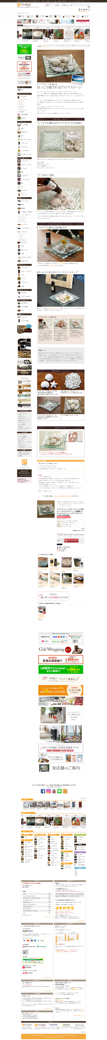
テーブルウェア (54, 846)
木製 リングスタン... (29, 39)
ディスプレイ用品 (81, 849)
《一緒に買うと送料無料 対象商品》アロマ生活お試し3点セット (42, 616)
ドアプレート (40, 857)
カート (84, 1)
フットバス (80, 839)
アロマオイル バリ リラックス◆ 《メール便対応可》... (55, 569)
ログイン (88, 1)
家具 (25, 837)
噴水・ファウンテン (28, 849)
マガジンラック (54, 857)
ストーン (76, 874)
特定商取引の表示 (39, 1035)
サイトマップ (53, 1035)
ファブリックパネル (41, 848)
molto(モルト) (67, 860)
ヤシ (76, 875)
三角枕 (66, 848)
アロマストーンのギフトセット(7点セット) (63, 496)
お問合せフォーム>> (59, 1000)
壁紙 (75, 1035)
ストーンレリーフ (41, 837)
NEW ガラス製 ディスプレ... (66, 808)
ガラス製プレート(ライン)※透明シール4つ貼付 (55, 584)
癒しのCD (66, 853)
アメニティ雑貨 (54, 843)
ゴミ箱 (52, 859)
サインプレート (41, 855)
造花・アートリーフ (28, 851)
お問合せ (78, 1)
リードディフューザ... (82, 39)
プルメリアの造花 (60, 263)
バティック (67, 843)
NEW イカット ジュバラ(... (46, 808)
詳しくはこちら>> (47, 916)
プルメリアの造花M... (61, 39)
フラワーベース (27, 854)
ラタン (76, 871)
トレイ (52, 837)
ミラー (39, 853)
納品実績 (59, 1)
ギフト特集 (80, 854)
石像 (25, 844)
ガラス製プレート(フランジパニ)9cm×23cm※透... (43, 584)
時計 (39, 850)
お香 (65, 858)
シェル (76, 869)
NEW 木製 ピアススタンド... (73, 808)
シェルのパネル (41, 846)
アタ (76, 870)
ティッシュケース (54, 848)
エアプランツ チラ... (40, 39)
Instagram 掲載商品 (81, 864)
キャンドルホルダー (28, 859)
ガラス (76, 873)
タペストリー (67, 839)
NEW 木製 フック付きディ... (80, 808)
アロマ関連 (67, 855)
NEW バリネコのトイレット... (40, 808)
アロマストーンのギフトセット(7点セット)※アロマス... (66, 585)
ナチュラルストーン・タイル (28, 861)
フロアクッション (68, 846)
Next (84, 805)
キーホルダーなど (68, 865)
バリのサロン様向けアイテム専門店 (66, 1027)
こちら (82, 1010)
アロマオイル (52, 265)
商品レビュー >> (86, 11)
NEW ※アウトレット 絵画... (26, 808)
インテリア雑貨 (27, 842)
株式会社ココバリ (70, 1035)
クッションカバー (68, 837)
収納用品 (53, 841)
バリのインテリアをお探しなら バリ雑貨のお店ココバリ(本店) (26, 1028)
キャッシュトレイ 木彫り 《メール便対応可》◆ (78, 584)
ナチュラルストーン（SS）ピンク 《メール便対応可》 (66, 569)
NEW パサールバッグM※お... (33, 808)
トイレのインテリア (46, 45)
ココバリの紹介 (53, 1)
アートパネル (40, 841)
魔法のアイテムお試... (71, 39)
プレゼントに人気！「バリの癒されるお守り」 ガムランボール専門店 (53, 1028)
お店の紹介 (33, 1035)
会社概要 (47, 1)
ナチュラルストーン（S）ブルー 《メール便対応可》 (43, 569)
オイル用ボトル (81, 837)
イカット (66, 841)
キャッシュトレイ (81, 846)
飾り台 (52, 839)
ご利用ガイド (64, 1)
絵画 (39, 844)
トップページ (39, 45)
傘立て (52, 855)
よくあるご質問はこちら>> (79, 1015)
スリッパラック (54, 853)
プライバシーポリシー (47, 1035)
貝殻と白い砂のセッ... (50, 39)
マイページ (70, 1)
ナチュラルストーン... (19, 39)
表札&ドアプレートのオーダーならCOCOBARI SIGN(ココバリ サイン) (80, 1028)
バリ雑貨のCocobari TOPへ (61, 1035)
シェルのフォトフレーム (55, 308)
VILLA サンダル (54, 864)
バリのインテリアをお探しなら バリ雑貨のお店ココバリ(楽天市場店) (40, 1028)
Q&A (74, 1)
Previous (22, 805)
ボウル (79, 841)
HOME (43, 1)
